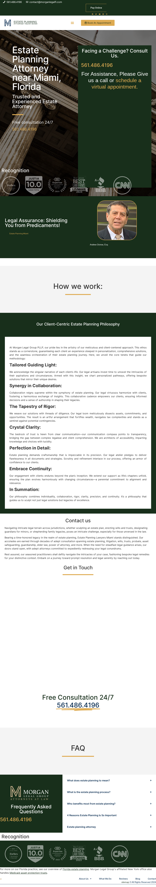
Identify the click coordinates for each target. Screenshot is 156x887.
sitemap (125, 882)
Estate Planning (25, 21)
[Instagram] (106, 14)
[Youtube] (99, 14)
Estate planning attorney (81, 826)
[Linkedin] (103, 14)
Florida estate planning (76, 869)
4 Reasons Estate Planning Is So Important (92, 815)
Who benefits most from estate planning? (91, 803)
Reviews (123, 878)
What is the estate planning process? (88, 792)
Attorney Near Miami (25, 24)
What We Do (105, 878)
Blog (137, 878)
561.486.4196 (24, 129)
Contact (152, 878)
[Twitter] (96, 14)
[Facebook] (92, 14)
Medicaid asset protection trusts (28, 872)
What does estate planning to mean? (88, 780)
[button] (72, 22)
